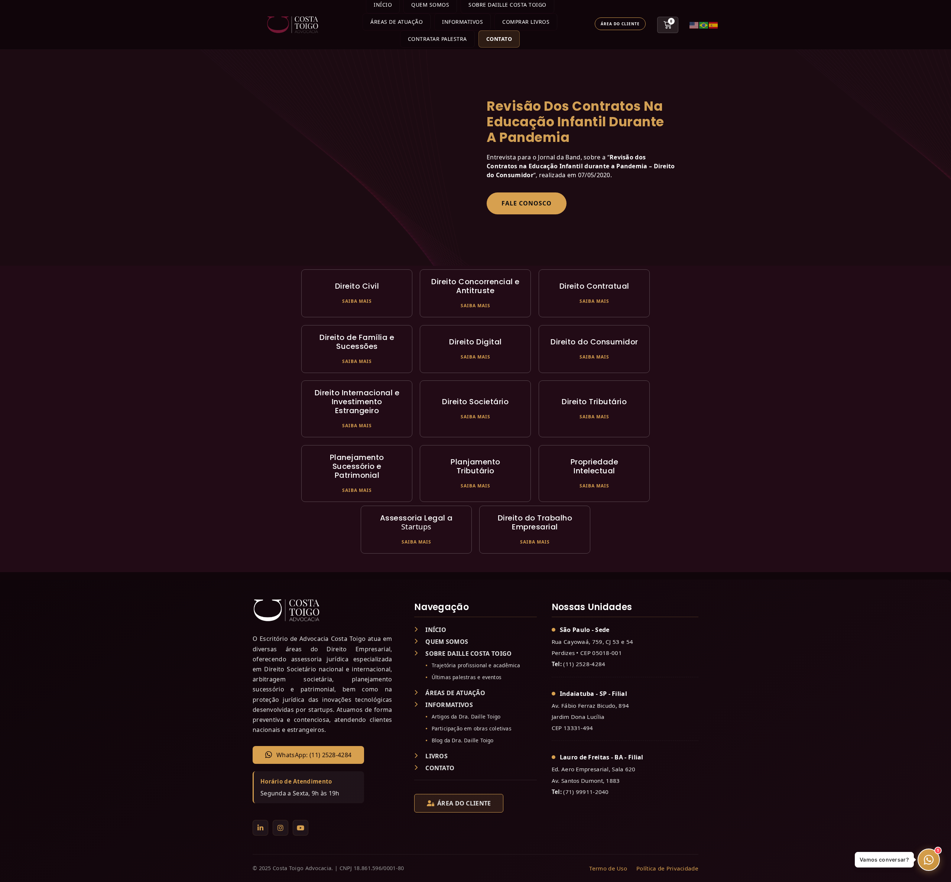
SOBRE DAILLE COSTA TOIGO (468, 653)
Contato (499, 38)
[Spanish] (713, 25)
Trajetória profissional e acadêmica (476, 665)
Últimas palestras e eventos (467, 677)
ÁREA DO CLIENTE (464, 803)
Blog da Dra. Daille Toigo (463, 740)
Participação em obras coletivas (472, 728)
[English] (694, 25)
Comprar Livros (525, 21)
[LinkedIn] (260, 828)
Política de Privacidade (667, 868)
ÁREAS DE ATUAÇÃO (455, 693)
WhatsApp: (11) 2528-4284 (313, 755)
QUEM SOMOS (446, 642)
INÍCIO (435, 630)
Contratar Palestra (437, 38)
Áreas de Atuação (396, 21)
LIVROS (436, 756)
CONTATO (439, 768)
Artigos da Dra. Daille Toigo (466, 716)
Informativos (462, 21)
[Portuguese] (704, 25)
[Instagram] (280, 828)
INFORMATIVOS (449, 705)
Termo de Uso (608, 868)
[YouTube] (300, 828)
